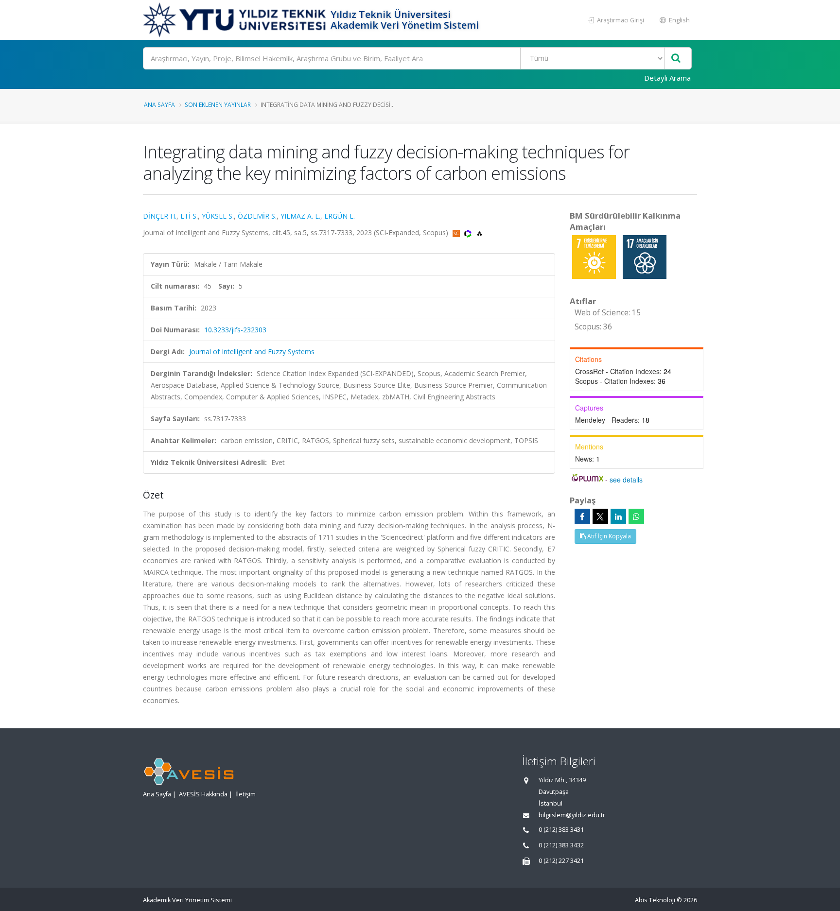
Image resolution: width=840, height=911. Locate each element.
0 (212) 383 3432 (561, 845)
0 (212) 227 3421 (561, 861)
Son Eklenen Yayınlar (218, 104)
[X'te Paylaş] (600, 516)
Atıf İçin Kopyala (608, 536)
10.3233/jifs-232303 (235, 329)
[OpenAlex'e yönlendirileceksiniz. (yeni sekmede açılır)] (479, 232)
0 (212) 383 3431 (561, 829)
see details (626, 479)
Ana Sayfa (159, 104)
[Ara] (676, 58)
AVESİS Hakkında (203, 794)
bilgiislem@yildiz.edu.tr (572, 815)
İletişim (245, 794)
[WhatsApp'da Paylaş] (636, 516)
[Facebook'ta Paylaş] (582, 516)
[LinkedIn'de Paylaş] (618, 516)
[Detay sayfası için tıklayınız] (595, 256)
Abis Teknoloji (655, 900)
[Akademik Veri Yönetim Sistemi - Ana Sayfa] (235, 20)
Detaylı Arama (667, 78)
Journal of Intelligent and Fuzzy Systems (252, 351)
